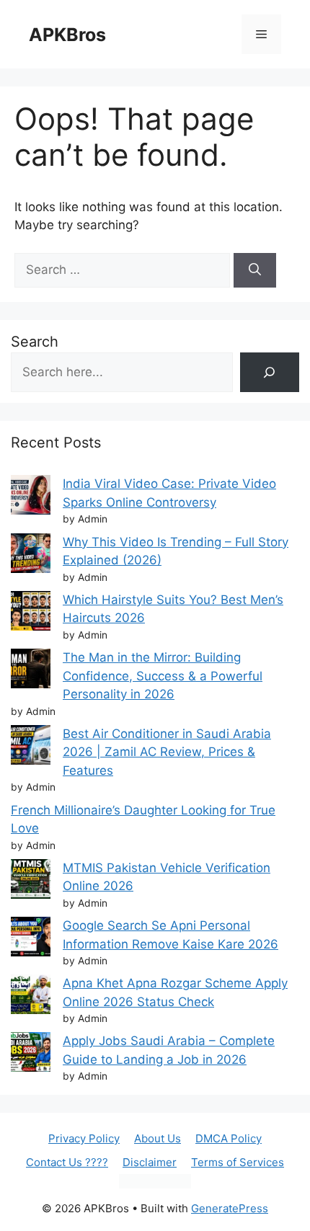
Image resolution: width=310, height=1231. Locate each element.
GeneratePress (229, 1208)
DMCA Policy (228, 1138)
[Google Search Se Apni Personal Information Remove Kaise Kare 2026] (30, 939)
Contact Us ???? (67, 1162)
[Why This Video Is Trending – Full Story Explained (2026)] (30, 556)
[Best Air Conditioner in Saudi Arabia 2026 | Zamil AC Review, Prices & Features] (30, 747)
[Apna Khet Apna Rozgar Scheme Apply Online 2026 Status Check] (30, 997)
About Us (157, 1138)
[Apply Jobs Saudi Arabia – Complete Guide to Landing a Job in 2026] (30, 1054)
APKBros (67, 34)
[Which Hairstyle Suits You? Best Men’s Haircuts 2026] (30, 613)
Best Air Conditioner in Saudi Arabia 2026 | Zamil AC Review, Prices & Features (167, 752)
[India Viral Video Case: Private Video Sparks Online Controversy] (30, 497)
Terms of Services (237, 1162)
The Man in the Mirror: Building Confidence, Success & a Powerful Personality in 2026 (162, 675)
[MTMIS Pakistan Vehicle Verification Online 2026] (30, 882)
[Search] (255, 270)
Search (34, 341)
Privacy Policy (84, 1138)
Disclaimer (150, 1162)
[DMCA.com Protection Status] (155, 1184)
